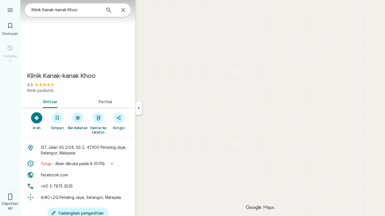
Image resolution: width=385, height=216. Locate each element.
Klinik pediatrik (40, 90)
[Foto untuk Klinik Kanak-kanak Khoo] (77, 34)
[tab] (49, 101)
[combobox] (66, 9)
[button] (77, 163)
